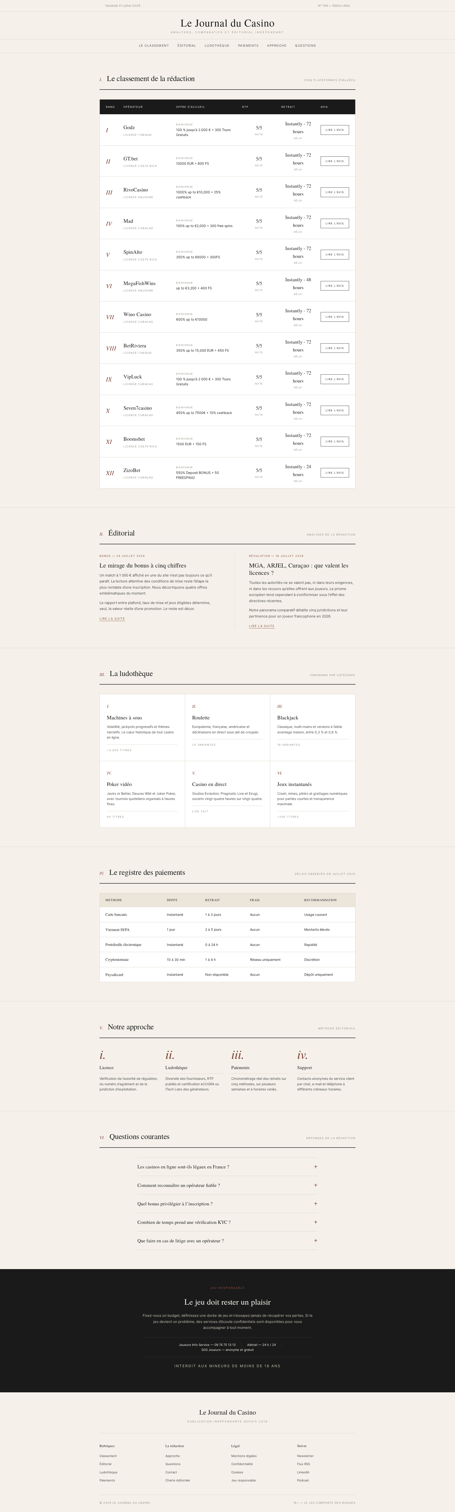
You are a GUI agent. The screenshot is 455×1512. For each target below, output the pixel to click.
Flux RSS (303, 1464)
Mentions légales (244, 1456)
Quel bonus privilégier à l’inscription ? (175, 1203)
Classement (108, 1456)
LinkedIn (303, 1472)
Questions (305, 45)
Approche (277, 45)
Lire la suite (112, 618)
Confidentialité (242, 1464)
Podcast (303, 1480)
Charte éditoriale (177, 1480)
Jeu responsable (243, 1480)
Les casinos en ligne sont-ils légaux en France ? (183, 1166)
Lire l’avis (335, 130)
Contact (171, 1472)
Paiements (248, 45)
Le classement (154, 45)
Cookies (237, 1472)
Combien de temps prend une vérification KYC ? (184, 1222)
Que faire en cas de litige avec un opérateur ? (180, 1240)
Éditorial (186, 45)
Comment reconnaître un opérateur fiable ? (178, 1185)
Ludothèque (217, 45)
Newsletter (305, 1456)
